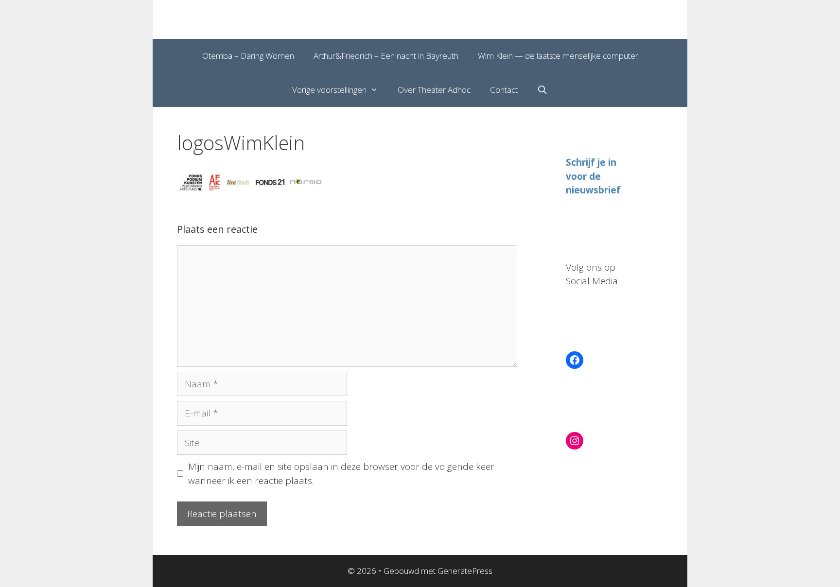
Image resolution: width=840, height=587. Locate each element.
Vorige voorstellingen (329, 89)
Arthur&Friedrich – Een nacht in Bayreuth (386, 55)
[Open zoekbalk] (542, 90)
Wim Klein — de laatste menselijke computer (558, 55)
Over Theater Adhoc (434, 89)
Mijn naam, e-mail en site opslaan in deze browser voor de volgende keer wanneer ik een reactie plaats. (341, 473)
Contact (504, 89)
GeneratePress (465, 570)
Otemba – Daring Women (248, 55)
